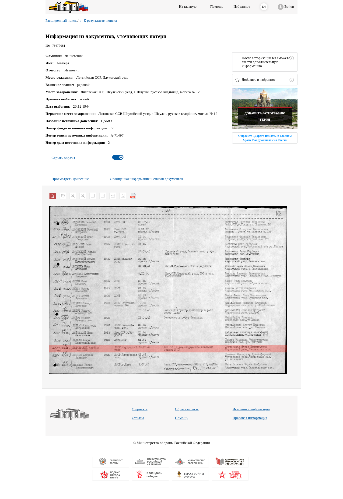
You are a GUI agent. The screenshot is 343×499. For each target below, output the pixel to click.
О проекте (139, 409)
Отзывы (138, 418)
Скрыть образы (63, 158)
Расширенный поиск (61, 20)
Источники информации (251, 409)
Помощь (181, 418)
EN (264, 6)
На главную (187, 6)
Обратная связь (187, 409)
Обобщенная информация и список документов (146, 179)
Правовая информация (250, 418)
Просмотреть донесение (70, 179)
